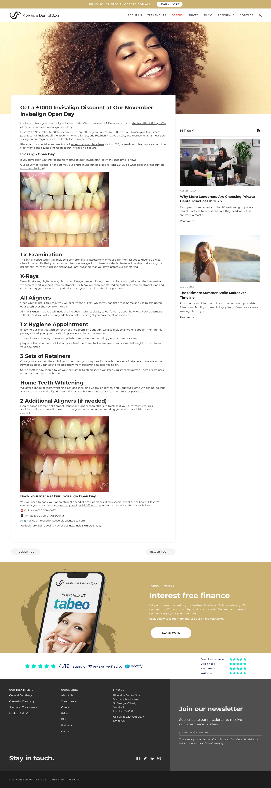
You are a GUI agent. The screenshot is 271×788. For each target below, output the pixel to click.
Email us (119, 720)
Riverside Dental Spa (25, 779)
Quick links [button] (70, 689)
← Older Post (25, 551)
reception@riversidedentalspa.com (62, 520)
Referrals (66, 725)
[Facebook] (138, 758)
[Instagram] (159, 758)
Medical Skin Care (20, 713)
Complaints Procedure (64, 779)
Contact (66, 731)
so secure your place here (87, 144)
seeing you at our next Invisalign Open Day (73, 525)
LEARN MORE (169, 4)
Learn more (171, 632)
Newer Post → (160, 551)
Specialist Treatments (23, 707)
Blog (64, 719)
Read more (187, 221)
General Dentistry (20, 695)
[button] (135, 15)
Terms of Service (205, 743)
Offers (65, 707)
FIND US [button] (118, 689)
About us (67, 695)
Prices (65, 713)
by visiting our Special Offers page (78, 505)
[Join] (257, 732)
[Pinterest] (152, 758)
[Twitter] (145, 758)
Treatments (68, 701)
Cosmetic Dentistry (21, 701)
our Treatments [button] (21, 689)
